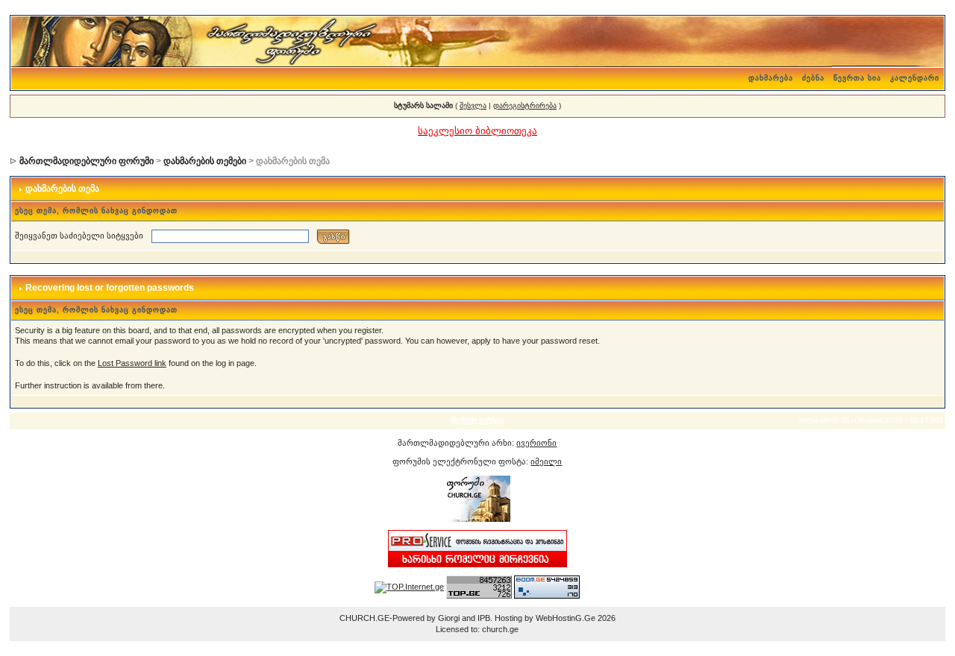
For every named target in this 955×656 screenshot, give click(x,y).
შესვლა (473, 105)
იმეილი (546, 461)
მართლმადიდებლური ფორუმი (86, 161)
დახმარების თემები (204, 161)
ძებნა (813, 78)
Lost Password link (132, 363)
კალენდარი (914, 78)
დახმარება (770, 78)
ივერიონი (536, 442)
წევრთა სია (857, 78)
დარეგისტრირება (525, 105)
